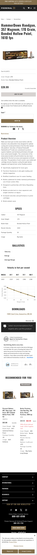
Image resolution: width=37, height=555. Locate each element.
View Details (18, 3)
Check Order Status (18, 528)
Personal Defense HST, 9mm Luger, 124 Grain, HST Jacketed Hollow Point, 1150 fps (9, 413)
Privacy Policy (13, 542)
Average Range (10, 260)
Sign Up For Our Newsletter (18, 505)
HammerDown (17, 19)
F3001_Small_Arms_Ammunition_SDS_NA (19, 314)
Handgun (9, 19)
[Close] (35, 535)
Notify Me (17, 121)
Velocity (7, 251)
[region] (18, 544)
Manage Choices (18, 546)
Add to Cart (18, 94)
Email (3, 112)
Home (2, 19)
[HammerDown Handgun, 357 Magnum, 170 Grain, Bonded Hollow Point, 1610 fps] (18, 55)
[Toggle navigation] (34, 8)
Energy (7, 256)
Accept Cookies (26, 551)
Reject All (10, 551)
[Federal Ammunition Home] (8, 8)
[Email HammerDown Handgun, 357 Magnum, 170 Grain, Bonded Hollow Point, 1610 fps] (14, 129)
